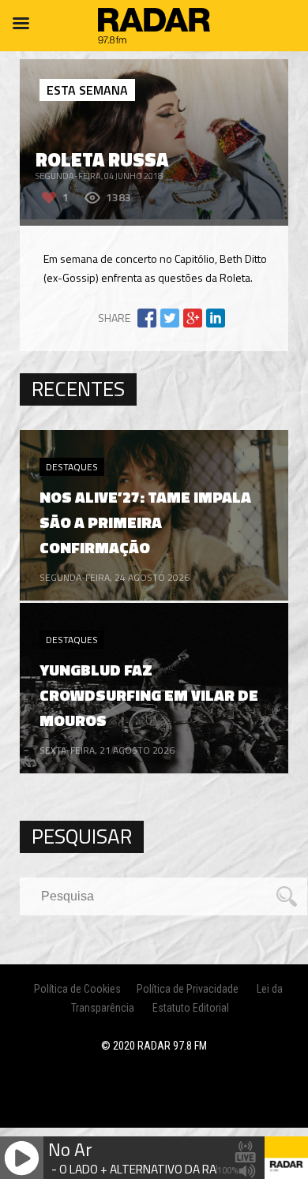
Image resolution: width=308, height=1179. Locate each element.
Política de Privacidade (188, 988)
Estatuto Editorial (190, 1007)
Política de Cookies (77, 988)
